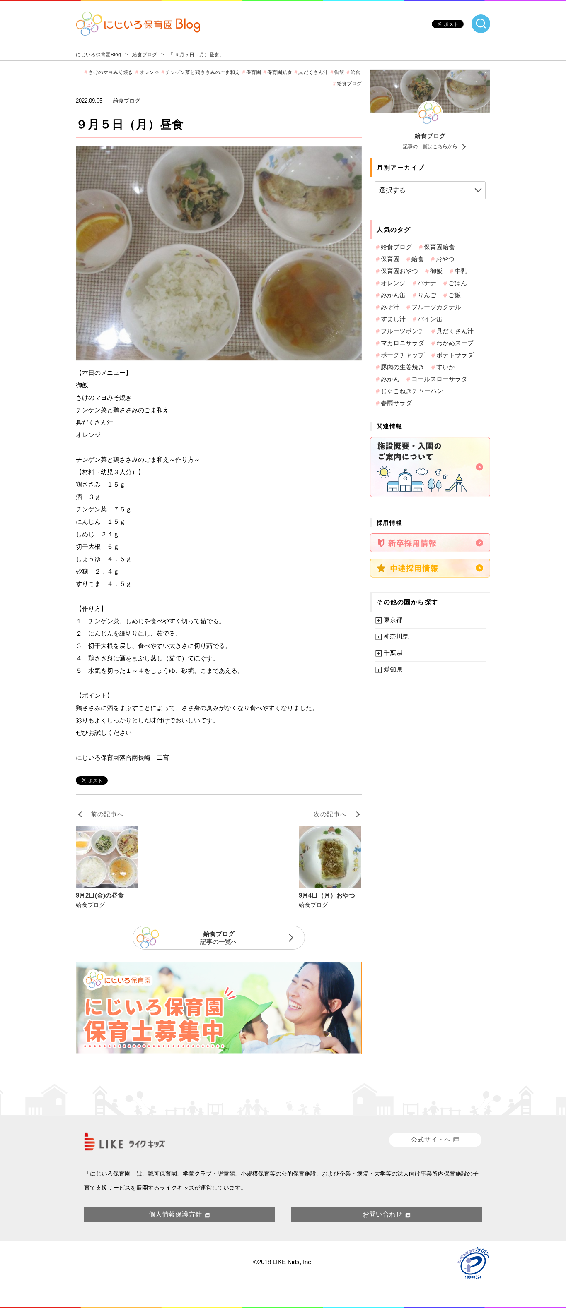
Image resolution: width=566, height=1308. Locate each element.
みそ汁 (390, 306)
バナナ (427, 282)
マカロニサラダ (402, 342)
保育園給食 (279, 72)
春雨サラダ (396, 402)
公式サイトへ (431, 1139)
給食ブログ (430, 135)
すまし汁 (393, 318)
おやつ (445, 258)
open (481, 23)
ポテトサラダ (455, 354)
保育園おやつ (399, 270)
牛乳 (461, 270)
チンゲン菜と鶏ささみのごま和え (202, 72)
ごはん (457, 282)
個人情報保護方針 (175, 1214)
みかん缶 (393, 294)
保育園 (253, 72)
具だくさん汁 (313, 72)
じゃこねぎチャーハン (412, 390)
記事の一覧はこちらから (430, 146)
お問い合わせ (382, 1214)
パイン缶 (430, 318)
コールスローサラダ (439, 378)
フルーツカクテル (436, 306)
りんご (427, 294)
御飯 (339, 72)
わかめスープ (455, 342)
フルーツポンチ (402, 330)
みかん (390, 378)
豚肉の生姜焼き (402, 366)
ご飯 (454, 294)
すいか (445, 366)
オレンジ (149, 72)
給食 (355, 72)
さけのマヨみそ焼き (110, 72)
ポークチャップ (402, 354)
